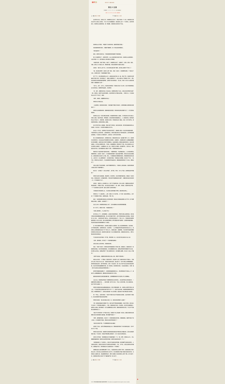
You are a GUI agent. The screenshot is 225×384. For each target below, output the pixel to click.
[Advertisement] (112, 34)
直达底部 (118, 12)
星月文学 (97, 2)
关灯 (106, 12)
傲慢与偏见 (112, 2)
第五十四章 (97, 16)
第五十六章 (119, 16)
